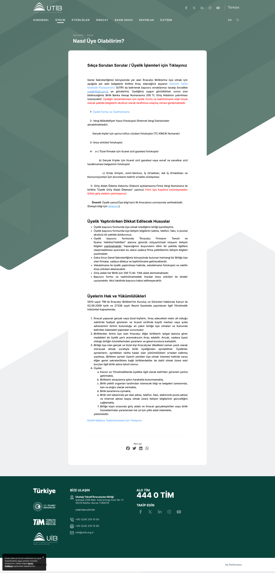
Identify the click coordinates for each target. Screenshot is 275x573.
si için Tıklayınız (132, 420)
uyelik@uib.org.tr (97, 91)
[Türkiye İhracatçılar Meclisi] (44, 522)
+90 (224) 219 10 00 (87, 519)
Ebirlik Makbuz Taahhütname (105, 420)
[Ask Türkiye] (233, 8)
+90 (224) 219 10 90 (87, 525)
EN (230, 20)
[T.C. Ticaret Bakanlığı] (44, 506)
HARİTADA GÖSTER (85, 510)
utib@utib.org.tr (84, 532)
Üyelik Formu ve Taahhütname (111, 111)
